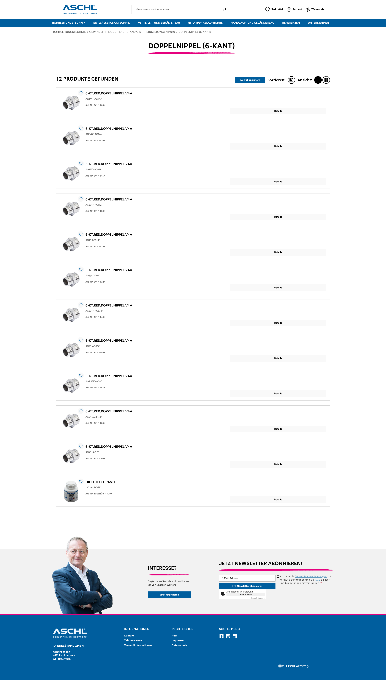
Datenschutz (179, 645)
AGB (317, 579)
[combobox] (174, 9)
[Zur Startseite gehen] (80, 9)
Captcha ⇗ (258, 598)
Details (278, 110)
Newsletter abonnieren (249, 586)
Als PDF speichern (250, 79)
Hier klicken (246, 594)
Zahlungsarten (133, 640)
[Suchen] (224, 9)
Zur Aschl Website (294, 666)
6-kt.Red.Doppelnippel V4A (108, 93)
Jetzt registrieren (169, 594)
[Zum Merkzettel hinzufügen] (81, 93)
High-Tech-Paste (100, 482)
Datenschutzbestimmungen (311, 576)
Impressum (178, 640)
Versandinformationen (138, 645)
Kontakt (129, 635)
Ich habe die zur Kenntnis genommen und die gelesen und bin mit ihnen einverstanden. (305, 580)
